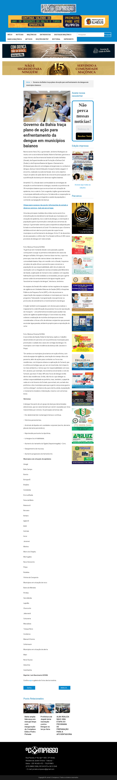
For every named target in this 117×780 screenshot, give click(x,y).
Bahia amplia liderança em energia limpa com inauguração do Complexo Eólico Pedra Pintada (30, 725)
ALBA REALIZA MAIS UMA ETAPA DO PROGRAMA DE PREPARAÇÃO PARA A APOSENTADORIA (63, 725)
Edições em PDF (42, 39)
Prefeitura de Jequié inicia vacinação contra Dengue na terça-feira (46, 723)
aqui (30, 680)
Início (10, 35)
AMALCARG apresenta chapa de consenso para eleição (65, 688)
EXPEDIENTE (68, 39)
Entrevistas (45, 35)
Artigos (28, 39)
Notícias (19, 35)
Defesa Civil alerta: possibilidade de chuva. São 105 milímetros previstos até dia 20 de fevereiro (31, 688)
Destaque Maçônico (62, 35)
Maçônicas (31, 35)
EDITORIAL (56, 39)
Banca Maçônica (15, 39)
